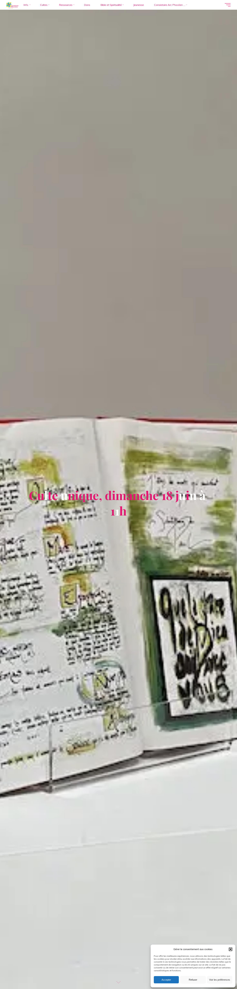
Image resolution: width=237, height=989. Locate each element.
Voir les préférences (219, 979)
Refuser (193, 979)
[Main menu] (228, 4)
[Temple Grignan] (12, 4)
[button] (230, 949)
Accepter (166, 979)
